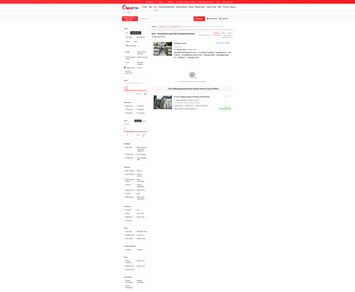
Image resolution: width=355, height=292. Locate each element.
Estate (191, 7)
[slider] (135, 90)
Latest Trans (211, 7)
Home (144, 7)
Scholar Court (180, 43)
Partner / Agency (229, 7)
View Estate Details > (223, 43)
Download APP (228, 2)
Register (170, 2)
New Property (181, 7)
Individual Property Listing (186, 2)
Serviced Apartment (167, 7)
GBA (219, 7)
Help (218, 2)
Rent (155, 7)
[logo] (130, 6)
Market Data (200, 7)
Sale (150, 7)
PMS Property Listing (205, 2)
